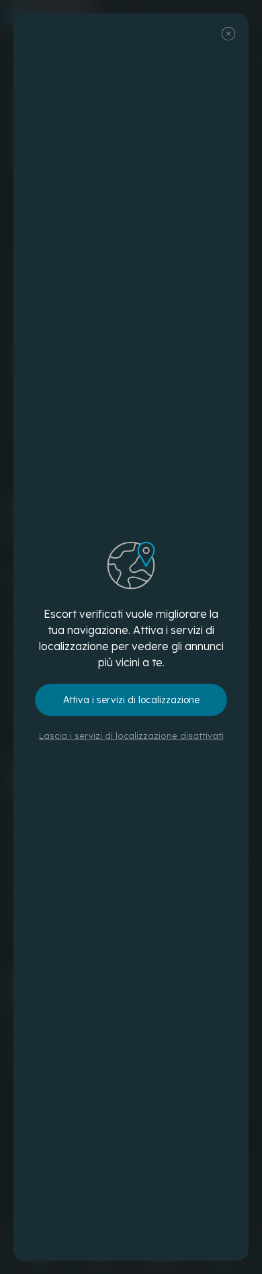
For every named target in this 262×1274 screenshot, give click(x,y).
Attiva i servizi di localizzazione (131, 700)
